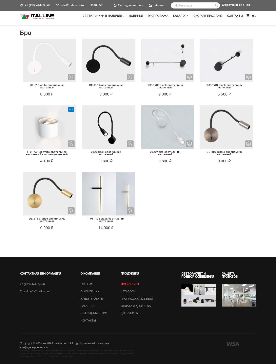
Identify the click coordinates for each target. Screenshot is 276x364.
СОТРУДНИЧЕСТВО (93, 313)
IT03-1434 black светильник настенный (224, 86)
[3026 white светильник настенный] (167, 126)
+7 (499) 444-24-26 (37, 5)
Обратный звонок (236, 5)
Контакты (235, 16)
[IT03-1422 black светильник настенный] (108, 193)
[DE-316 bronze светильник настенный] (49, 193)
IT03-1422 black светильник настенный (105, 220)
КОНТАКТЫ (88, 320)
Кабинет (159, 5)
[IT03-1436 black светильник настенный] (167, 60)
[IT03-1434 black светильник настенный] (226, 60)
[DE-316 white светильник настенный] (49, 60)
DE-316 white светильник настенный (47, 86)
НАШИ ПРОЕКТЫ (91, 298)
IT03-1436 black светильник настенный (165, 86)
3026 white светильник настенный (165, 153)
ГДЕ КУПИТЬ (129, 313)
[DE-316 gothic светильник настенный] (226, 126)
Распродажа (158, 16)
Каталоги (181, 16)
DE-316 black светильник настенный (106, 86)
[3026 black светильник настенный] (108, 126)
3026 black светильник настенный (106, 153)
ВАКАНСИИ (88, 306)
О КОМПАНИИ (90, 291)
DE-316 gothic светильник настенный (224, 153)
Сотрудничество (130, 5)
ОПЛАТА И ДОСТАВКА (136, 306)
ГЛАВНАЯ (86, 284)
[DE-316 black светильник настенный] (108, 60)
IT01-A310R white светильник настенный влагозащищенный (47, 153)
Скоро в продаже (207, 16)
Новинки (136, 16)
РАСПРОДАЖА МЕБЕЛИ (137, 298)
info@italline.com (72, 5)
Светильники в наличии (102, 16)
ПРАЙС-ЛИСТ (130, 284)
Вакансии (96, 5)
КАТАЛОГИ (128, 291)
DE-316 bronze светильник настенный (47, 220)
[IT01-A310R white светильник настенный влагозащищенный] (49, 126)
